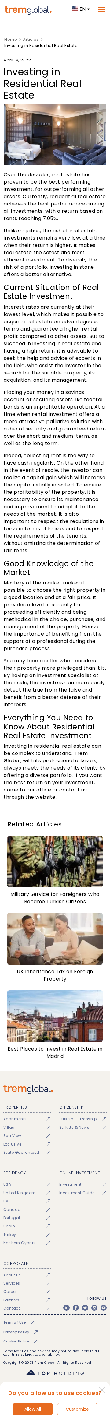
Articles (31, 39)
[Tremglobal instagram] (94, 1308)
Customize (77, 1409)
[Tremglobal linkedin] (66, 1308)
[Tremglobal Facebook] (76, 1308)
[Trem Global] (55, 1089)
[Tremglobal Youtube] (104, 1308)
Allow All (32, 1409)
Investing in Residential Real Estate (41, 45)
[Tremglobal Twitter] (85, 1308)
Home (10, 39)
